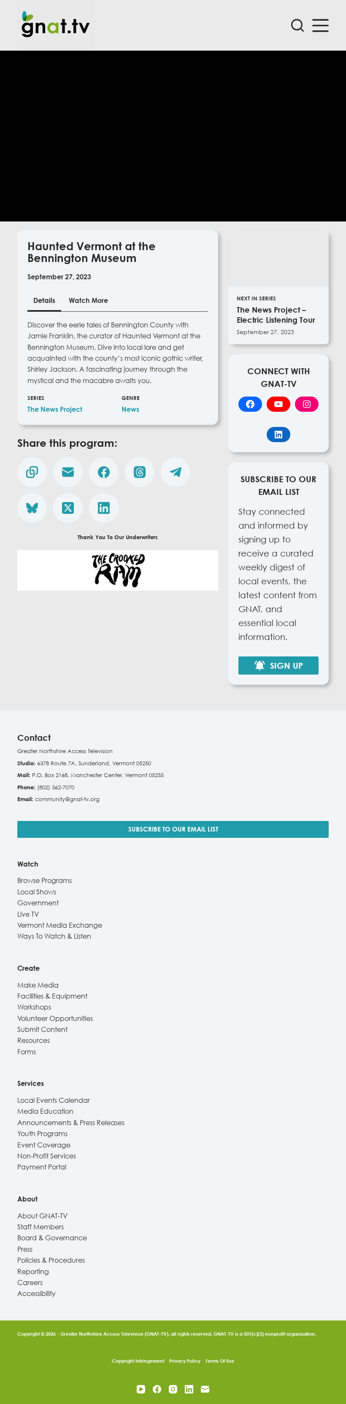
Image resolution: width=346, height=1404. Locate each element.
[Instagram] (173, 1389)
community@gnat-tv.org (67, 799)
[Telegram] (175, 472)
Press (24, 1249)
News (130, 409)
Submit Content (42, 1029)
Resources (33, 1040)
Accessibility (36, 1293)
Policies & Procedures (51, 1260)
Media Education (45, 1111)
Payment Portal (41, 1167)
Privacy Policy (184, 1361)
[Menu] (320, 25)
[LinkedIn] (104, 508)
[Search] (297, 25)
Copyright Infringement (138, 1361)
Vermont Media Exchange (59, 925)
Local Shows (36, 892)
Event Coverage (43, 1145)
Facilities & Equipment (52, 996)
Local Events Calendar (53, 1100)
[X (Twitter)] (68, 508)
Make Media (38, 985)
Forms (26, 1052)
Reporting (33, 1271)
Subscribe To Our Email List (173, 829)
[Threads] (139, 472)
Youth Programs (42, 1133)
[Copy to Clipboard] (32, 472)
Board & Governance (52, 1238)
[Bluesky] (32, 508)
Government (38, 903)
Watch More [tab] (88, 300)
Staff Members (40, 1227)
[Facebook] (104, 472)
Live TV (28, 914)
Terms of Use (219, 1361)
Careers (30, 1282)
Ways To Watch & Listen (54, 936)
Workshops (34, 1007)
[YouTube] (141, 1389)
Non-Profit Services (46, 1156)
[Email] (68, 472)
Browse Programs (44, 880)
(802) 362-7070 (55, 787)
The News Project (54, 409)
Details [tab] (44, 300)
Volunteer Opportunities (55, 1018)
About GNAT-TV (42, 1216)
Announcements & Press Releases (70, 1122)
